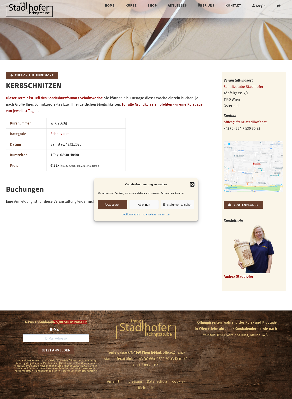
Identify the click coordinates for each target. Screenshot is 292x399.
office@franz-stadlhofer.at (245, 122)
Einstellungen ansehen (177, 204)
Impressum (164, 214)
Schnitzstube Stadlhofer (243, 87)
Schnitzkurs (59, 134)
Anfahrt (113, 381)
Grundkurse (144, 104)
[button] (192, 184)
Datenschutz (149, 214)
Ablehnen (144, 204)
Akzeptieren (112, 204)
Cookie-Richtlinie (131, 214)
